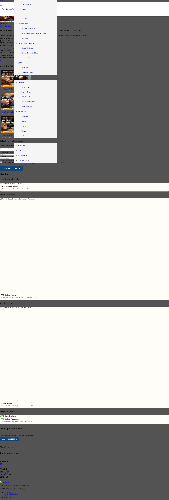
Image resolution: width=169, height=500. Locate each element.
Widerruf (6, 496)
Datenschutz (8, 492)
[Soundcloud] (4, 482)
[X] (1, 464)
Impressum (7, 497)
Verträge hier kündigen (11, 494)
